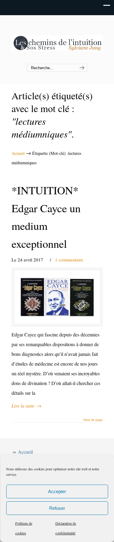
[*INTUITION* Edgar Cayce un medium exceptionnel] (57, 297)
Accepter (57, 491)
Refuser (57, 508)
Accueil (18, 153)
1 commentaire (69, 260)
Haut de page (93, 419)
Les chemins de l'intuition (57, 40)
